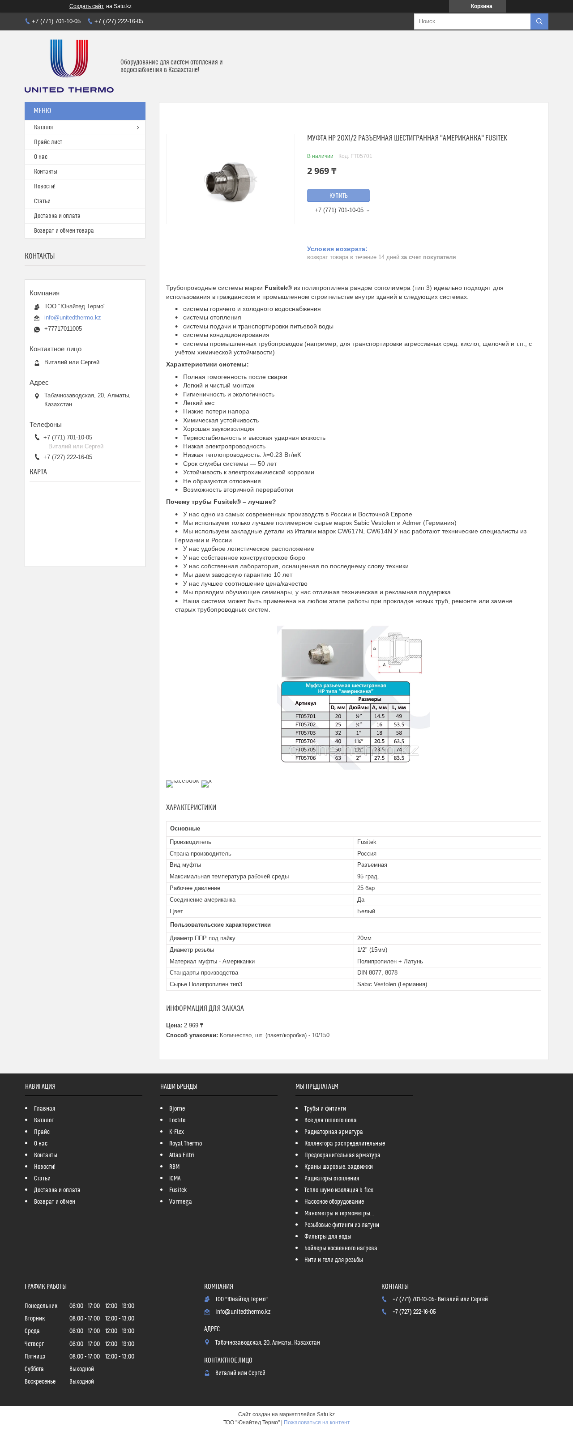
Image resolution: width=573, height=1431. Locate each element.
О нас (40, 157)
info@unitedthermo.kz (72, 317)
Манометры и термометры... (339, 1213)
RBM (174, 1167)
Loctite (177, 1120)
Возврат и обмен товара (64, 230)
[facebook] (182, 780)
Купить (338, 196)
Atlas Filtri (182, 1155)
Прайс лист (48, 142)
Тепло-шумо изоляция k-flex (338, 1190)
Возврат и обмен (54, 1201)
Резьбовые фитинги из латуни (341, 1225)
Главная (44, 1108)
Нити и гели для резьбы (333, 1260)
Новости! (45, 186)
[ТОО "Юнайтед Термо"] (69, 66)
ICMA (174, 1178)
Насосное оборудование (334, 1201)
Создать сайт (86, 6)
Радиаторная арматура (333, 1132)
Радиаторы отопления (331, 1178)
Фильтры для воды (327, 1236)
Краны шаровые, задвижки (338, 1167)
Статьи (42, 201)
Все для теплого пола (330, 1120)
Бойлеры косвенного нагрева (340, 1248)
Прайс (42, 1132)
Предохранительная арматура (342, 1155)
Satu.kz (326, 1414)
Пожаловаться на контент (317, 1422)
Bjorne (177, 1108)
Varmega (180, 1201)
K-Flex (176, 1132)
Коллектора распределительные (344, 1143)
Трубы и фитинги (325, 1108)
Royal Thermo (185, 1143)
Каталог (44, 127)
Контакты (45, 171)
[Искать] (539, 21)
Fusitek (178, 1190)
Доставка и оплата (57, 216)
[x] (206, 780)
